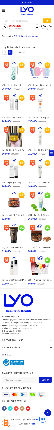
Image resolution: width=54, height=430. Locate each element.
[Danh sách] (4, 52)
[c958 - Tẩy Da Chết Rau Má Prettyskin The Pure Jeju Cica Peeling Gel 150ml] (40, 201)
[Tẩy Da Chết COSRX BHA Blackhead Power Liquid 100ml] (14, 266)
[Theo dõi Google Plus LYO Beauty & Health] (16, 408)
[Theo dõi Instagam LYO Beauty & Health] (22, 408)
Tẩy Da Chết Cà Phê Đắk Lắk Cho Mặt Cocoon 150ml (25, 247)
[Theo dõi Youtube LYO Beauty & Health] (28, 408)
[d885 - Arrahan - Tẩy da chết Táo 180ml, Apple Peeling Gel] (40, 266)
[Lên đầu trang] (47, 412)
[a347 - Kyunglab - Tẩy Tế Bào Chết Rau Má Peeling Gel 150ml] (14, 168)
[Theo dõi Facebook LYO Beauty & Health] (4, 408)
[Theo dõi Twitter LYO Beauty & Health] (10, 408)
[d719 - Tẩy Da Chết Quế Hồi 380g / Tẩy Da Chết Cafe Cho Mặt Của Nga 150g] (40, 233)
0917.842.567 (27, 328)
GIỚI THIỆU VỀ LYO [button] (11, 347)
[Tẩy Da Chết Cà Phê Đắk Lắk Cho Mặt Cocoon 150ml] (14, 233)
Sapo (32, 424)
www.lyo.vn (14, 334)
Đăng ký (45, 380)
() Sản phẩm (46, 27)
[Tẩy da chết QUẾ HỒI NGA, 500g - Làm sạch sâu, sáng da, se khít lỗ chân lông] (14, 201)
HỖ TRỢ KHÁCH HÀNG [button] (12, 340)
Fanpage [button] (6, 355)
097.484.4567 (15, 26)
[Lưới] (10, 52)
